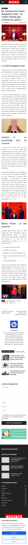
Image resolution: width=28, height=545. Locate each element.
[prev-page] (3, 379)
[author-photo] (14, 328)
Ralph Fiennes (12, 302)
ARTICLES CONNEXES (7, 351)
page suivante (12, 199)
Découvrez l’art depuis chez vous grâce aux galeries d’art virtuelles (17, 365)
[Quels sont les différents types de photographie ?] (5, 468)
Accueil (3, 6)
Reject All (14, 541)
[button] (2, 2)
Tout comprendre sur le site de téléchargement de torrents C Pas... (18, 459)
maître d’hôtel (22, 241)
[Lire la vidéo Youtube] (14, 292)
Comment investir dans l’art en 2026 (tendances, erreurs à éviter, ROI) (17, 357)
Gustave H (19, 300)
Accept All (14, 533)
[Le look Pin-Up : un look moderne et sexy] (5, 475)
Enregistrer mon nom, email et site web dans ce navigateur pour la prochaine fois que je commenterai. (14, 416)
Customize (14, 537)
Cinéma (5, 8)
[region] (14, 531)
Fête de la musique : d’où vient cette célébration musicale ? (20, 313)
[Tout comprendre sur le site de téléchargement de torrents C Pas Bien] (5, 460)
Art (6, 6)
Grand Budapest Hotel (8, 74)
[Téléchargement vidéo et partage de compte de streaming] (5, 372)
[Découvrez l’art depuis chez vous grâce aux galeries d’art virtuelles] (5, 365)
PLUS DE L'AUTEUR (19, 351)
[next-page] (5, 379)
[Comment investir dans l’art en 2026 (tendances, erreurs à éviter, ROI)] (5, 357)
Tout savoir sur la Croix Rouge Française (8, 312)
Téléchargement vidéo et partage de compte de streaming (17, 372)
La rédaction (6, 22)
